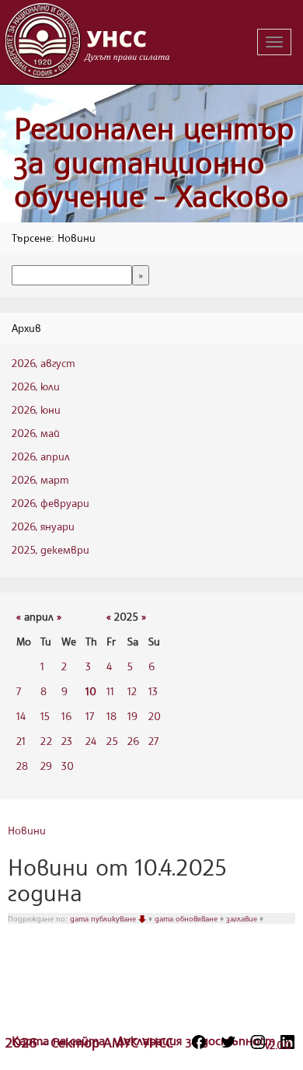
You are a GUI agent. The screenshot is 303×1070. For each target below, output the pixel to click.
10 (90, 691)
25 (112, 740)
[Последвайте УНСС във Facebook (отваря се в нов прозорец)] (199, 1042)
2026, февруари (50, 502)
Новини (27, 830)
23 (66, 740)
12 (132, 691)
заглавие (242, 918)
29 (46, 765)
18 (111, 715)
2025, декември (50, 549)
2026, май (36, 432)
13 (153, 691)
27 (153, 740)
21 (21, 740)
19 (132, 715)
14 (21, 715)
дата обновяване (187, 918)
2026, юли (36, 386)
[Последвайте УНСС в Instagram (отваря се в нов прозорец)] (258, 1042)
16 (66, 715)
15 (45, 715)
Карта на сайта (60, 1040)
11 (110, 691)
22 (46, 740)
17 (89, 715)
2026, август (43, 362)
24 (90, 740)
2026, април (41, 456)
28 (22, 765)
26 (133, 740)
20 (154, 715)
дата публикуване (104, 918)
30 (67, 765)
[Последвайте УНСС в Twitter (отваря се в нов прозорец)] (228, 1042)
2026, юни (36, 409)
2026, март (40, 479)
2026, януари (43, 526)
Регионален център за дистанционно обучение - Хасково (154, 162)
